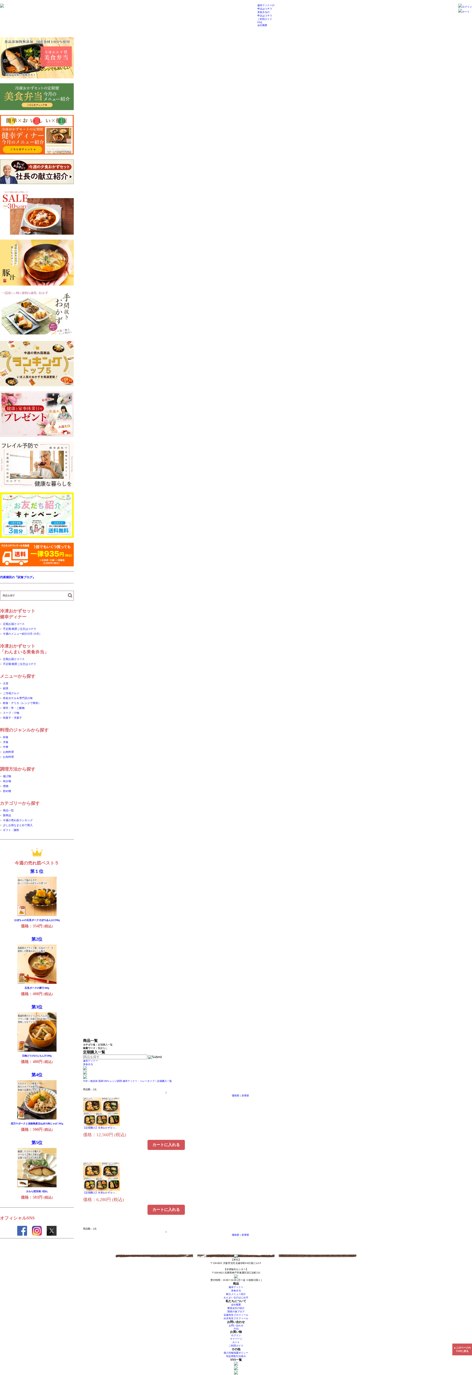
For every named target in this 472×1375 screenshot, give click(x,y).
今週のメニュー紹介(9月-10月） (22, 633)
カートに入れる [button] (166, 1145)
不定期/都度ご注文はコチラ (19, 628)
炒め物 (7, 790)
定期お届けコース (14, 623)
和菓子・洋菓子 (12, 717)
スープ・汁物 (11, 712)
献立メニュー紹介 (236, 1294)
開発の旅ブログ (236, 1311)
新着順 (245, 1095)
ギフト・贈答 (11, 830)
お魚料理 (8, 756)
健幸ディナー (90, 1061)
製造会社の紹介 (236, 1308)
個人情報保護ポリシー (236, 1352)
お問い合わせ (236, 1325)
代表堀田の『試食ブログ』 (17, 577)
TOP (85, 1081)
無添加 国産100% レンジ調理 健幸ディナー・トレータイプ (122, 1081)
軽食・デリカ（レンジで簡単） (22, 703)
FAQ (259, 22)
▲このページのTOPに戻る (462, 1349)
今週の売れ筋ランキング (18, 820)
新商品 (7, 815)
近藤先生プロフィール (236, 1315)
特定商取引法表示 (236, 1356)
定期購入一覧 (164, 1081)
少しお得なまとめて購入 (18, 825)
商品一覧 (8, 810)
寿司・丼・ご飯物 (14, 707)
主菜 (5, 683)
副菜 (5, 688)
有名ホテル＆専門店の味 (18, 698)
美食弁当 (88, 1064)
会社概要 (262, 25)
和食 (5, 737)
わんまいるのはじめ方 (236, 1297)
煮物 (5, 786)
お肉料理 (8, 751)
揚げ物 (7, 776)
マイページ (236, 1338)
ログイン (467, 6)
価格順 (235, 1095)
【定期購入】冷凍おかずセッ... (100, 1127)
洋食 (5, 742)
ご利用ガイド (264, 19)
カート (466, 11)
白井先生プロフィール (236, 1318)
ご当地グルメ (11, 693)
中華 (5, 746)
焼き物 (7, 781)
